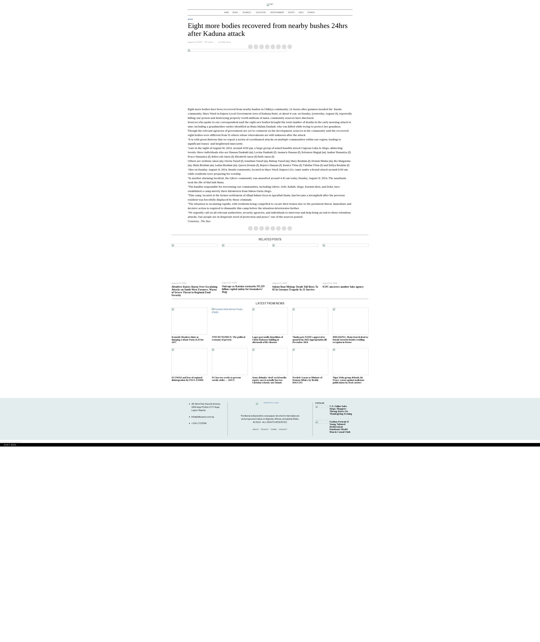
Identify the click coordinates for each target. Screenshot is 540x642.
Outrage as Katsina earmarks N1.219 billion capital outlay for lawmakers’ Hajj (243, 289)
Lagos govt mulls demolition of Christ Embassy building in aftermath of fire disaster (267, 339)
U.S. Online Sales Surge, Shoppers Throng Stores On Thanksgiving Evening (340, 410)
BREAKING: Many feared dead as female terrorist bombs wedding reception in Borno (350, 339)
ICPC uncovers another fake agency (343, 286)
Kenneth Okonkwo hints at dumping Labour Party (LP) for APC (188, 339)
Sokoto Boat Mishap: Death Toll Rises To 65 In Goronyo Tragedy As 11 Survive (295, 288)
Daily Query (226, 42)
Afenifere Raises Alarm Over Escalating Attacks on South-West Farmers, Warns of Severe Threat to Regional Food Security (194, 290)
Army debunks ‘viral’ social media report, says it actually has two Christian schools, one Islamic (269, 380)
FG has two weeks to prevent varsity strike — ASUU (226, 378)
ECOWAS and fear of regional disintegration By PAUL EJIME (187, 378)
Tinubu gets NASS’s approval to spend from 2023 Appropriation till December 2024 (309, 339)
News (190, 19)
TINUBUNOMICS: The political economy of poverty (228, 338)
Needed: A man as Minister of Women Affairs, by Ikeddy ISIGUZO (307, 380)
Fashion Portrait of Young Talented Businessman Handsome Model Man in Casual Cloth (339, 426)
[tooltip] (342, 4)
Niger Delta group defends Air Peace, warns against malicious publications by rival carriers (348, 380)
